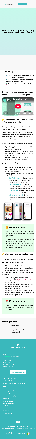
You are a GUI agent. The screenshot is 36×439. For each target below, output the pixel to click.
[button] (28, 433)
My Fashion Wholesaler (24, 280)
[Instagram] (17, 422)
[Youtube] (19, 422)
